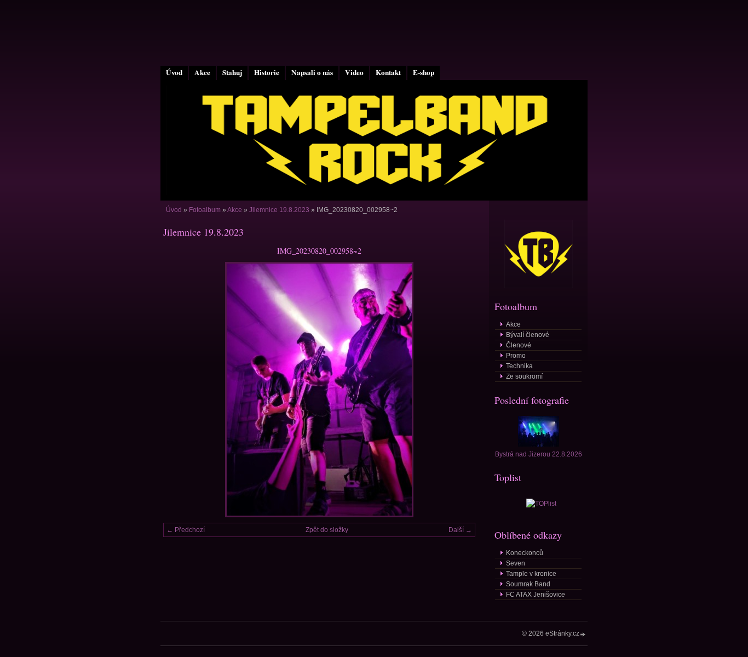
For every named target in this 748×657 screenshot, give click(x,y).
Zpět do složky (327, 530)
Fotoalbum (205, 210)
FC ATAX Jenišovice (535, 594)
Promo (516, 355)
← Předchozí (185, 530)
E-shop (423, 72)
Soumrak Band (528, 584)
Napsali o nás (312, 72)
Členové (518, 345)
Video (354, 72)
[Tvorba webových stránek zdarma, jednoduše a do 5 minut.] (583, 634)
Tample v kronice (531, 574)
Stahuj (232, 72)
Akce (202, 72)
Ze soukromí (524, 376)
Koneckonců (524, 553)
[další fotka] (457, 389)
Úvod (174, 72)
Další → (460, 530)
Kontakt (388, 72)
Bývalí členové (527, 335)
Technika (519, 366)
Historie (266, 72)
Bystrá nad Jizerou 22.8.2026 (538, 454)
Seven (515, 563)
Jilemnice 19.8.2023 (279, 210)
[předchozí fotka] (181, 389)
